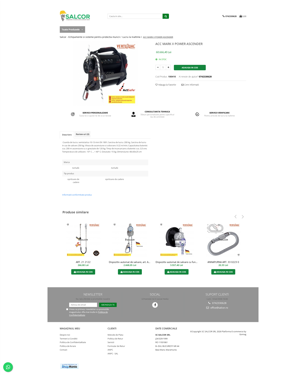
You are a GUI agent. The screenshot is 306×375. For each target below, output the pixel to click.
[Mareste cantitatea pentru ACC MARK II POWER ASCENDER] (168, 67)
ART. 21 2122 (83, 262)
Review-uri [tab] (82, 134)
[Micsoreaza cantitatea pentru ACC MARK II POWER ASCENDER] (157, 67)
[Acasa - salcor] (76, 15)
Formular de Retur (116, 346)
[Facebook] (155, 305)
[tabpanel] (105, 73)
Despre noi (65, 334)
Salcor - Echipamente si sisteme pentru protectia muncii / (91, 36)
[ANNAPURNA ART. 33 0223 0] (223, 239)
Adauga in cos (190, 67)
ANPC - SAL (113, 353)
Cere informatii (191, 84)
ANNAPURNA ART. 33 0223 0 (223, 262)
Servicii (111, 342)
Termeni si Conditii (68, 338)
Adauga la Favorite (167, 84)
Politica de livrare (68, 346)
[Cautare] (166, 16)
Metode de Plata (115, 334)
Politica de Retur (115, 338)
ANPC (110, 349)
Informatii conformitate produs (77, 194)
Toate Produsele (71, 29)
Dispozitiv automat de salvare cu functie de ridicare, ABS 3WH (177, 262)
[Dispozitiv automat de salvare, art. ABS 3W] (130, 239)
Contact (63, 349)
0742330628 (218, 303)
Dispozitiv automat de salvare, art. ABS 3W (130, 262)
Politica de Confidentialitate (73, 342)
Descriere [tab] (67, 134)
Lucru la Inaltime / (132, 36)
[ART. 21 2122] (83, 239)
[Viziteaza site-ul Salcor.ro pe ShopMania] (69, 366)
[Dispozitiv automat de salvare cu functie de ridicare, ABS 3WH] (176, 239)
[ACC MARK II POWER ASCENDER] (105, 73)
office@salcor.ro (219, 307)
